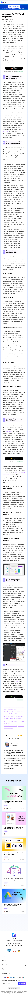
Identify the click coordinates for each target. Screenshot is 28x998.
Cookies (23, 992)
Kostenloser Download (14, 68)
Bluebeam (6, 585)
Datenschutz (24, 991)
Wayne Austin (5, 19)
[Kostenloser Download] (14, 68)
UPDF (4, 2)
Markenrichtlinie (17, 993)
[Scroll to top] (25, 995)
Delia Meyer (7, 834)
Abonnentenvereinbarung (17, 992)
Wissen (5, 805)
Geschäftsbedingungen (6, 992)
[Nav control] (26, 2)
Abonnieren (22, 983)
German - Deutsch (14, 988)
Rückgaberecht (10, 993)
